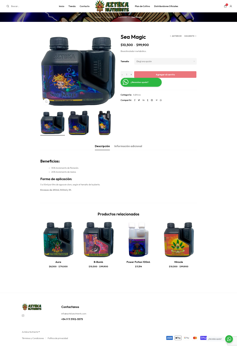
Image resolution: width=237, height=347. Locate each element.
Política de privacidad (58, 338)
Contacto (85, 6)
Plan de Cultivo (142, 6)
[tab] (102, 146)
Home (98, 17)
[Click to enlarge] (46, 101)
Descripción (102, 146)
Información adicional (128, 146)
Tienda (72, 6)
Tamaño (125, 61)
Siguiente (189, 36)
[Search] (8, 6)
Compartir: (126, 100)
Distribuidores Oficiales (166, 6)
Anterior (177, 36)
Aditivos (122, 17)
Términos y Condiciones (33, 338)
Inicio (61, 6)
